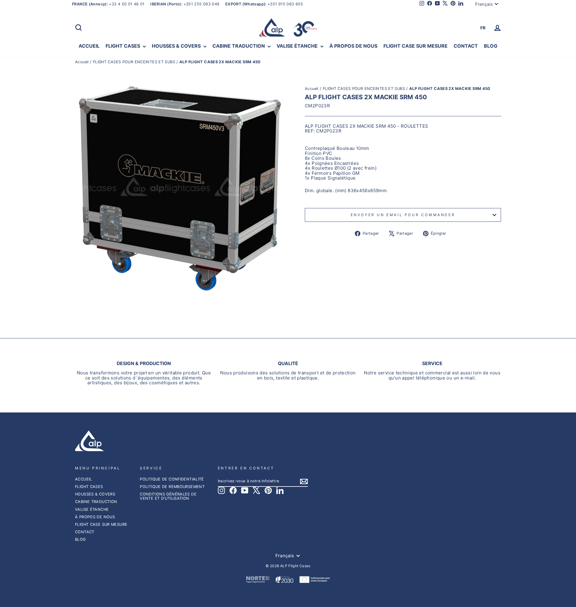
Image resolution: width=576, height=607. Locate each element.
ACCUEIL (89, 46)
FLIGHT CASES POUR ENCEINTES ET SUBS (134, 62)
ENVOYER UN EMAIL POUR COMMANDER (403, 215)
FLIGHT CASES (123, 46)
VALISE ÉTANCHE (298, 46)
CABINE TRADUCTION (239, 46)
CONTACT (466, 46)
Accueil (82, 62)
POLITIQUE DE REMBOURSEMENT (172, 486)
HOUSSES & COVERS (177, 46)
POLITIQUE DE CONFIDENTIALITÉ (172, 479)
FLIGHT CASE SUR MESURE (415, 46)
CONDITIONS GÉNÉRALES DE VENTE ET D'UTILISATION (168, 496)
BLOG (490, 46)
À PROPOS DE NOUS (353, 46)
